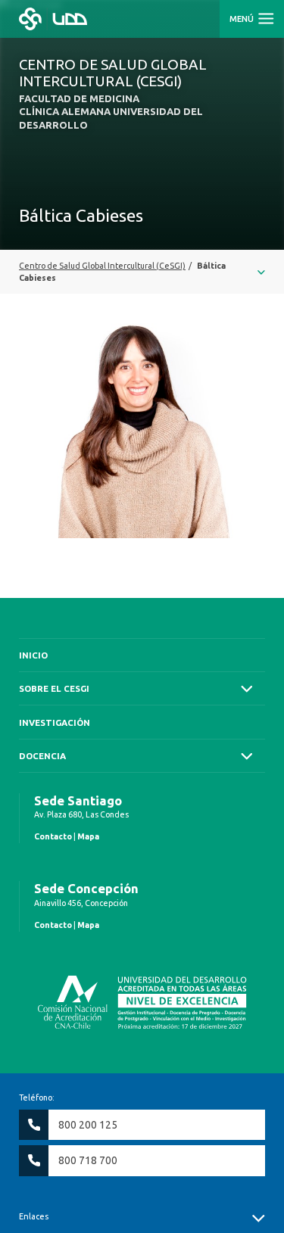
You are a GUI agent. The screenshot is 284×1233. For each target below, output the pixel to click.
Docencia (42, 756)
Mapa (88, 836)
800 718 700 (87, 1160)
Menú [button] (242, 18)
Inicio (33, 655)
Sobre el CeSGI (54, 688)
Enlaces (33, 1216)
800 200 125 (87, 1125)
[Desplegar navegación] (142, 272)
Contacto (53, 836)
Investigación (54, 722)
